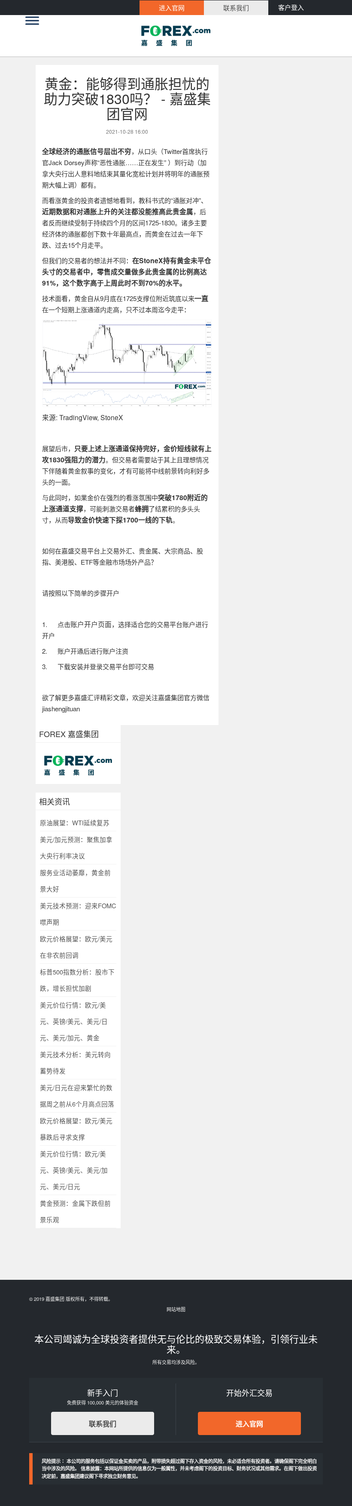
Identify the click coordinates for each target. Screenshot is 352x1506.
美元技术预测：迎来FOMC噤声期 (78, 913)
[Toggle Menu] (32, 20)
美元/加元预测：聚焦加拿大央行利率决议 (76, 847)
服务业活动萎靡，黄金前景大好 (75, 880)
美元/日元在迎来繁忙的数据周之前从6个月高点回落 (77, 1095)
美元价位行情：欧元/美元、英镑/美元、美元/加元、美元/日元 (74, 1170)
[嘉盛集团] (176, 35)
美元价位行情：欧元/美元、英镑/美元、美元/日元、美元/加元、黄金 (74, 1021)
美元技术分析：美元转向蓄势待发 (75, 1062)
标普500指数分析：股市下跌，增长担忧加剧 (77, 980)
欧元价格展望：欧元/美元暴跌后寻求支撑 (76, 1128)
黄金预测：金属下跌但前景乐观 (75, 1211)
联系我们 (102, 1424)
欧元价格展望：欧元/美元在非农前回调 (76, 946)
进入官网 (249, 1424)
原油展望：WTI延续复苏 (74, 822)
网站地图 (176, 1309)
